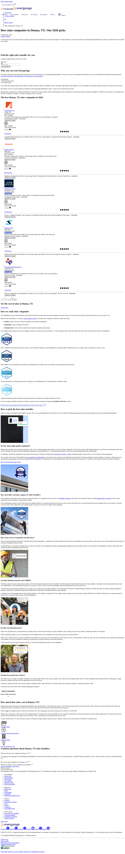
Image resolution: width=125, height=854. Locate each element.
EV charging (34, 14)
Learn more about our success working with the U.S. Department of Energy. (23, 851)
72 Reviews (7, 290)
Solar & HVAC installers (11, 813)
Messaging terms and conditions (10, 842)
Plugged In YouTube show (12, 795)
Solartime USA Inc (9, 188)
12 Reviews (7, 251)
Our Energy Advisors (10, 802)
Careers (6, 805)
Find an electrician (9, 784)
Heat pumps (24, 14)
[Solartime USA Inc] (9, 187)
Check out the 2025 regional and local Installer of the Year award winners (22, 405)
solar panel (57, 454)
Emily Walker (6, 36)
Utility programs (9, 818)
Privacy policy (5, 841)
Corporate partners (9, 815)
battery (70, 454)
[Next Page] (12, 299)
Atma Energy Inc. (9, 110)
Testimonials (8, 792)
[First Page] (2, 300)
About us (52, 14)
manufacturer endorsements (37, 457)
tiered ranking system (30, 318)
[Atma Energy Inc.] (9, 109)
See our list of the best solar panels (11, 462)
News (6, 790)
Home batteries (14, 14)
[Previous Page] (5, 299)
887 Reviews (8, 172)
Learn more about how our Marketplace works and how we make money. (22, 76)
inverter (63, 454)
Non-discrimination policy (8, 844)
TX (5, 19)
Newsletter (7, 794)
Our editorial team (9, 808)
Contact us (7, 807)
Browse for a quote (10, 120)
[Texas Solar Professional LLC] (9, 265)
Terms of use (4, 839)
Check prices (4, 307)
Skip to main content (7, 1)
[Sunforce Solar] (9, 226)
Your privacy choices (9, 846)
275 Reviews (8, 212)
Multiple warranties (64, 498)
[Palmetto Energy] (9, 148)
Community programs (10, 816)
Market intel (7, 789)
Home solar (4, 14)
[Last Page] (15, 300)
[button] (16, 753)
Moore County (8, 22)
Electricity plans (9, 782)
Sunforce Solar (8, 228)
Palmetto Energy (9, 149)
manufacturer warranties (104, 498)
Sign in (63, 15)
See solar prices (5, 66)
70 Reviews (7, 133)
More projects (43, 14)
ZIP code (4, 62)
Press (5, 803)
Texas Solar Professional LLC (13, 267)
